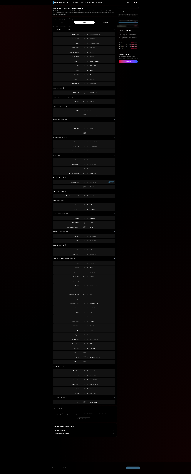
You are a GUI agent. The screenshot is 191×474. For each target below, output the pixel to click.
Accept (133, 467)
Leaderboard (76, 2)
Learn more (78, 467)
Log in (127, 2)
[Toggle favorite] (69, 30)
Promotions (88, 2)
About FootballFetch (97, 2)
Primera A (61, 177)
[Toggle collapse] (115, 30)
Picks (82, 2)
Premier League (61, 137)
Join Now (128, 61)
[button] (128, 17)
